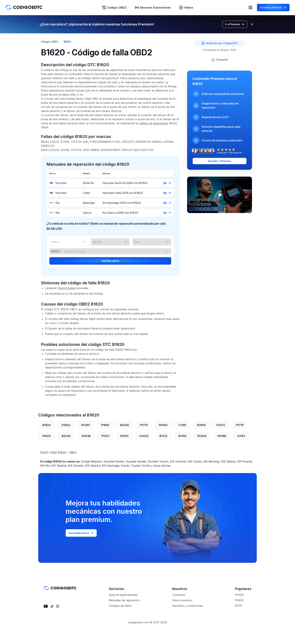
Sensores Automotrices (155, 7)
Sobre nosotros (182, 600)
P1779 (240, 425)
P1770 (144, 425)
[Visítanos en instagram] (57, 606)
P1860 (105, 425)
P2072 (220, 425)
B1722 (163, 436)
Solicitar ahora (110, 260)
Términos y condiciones (187, 605)
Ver (165, 182)
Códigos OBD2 (117, 7)
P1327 (105, 436)
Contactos (178, 594)
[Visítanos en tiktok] (52, 606)
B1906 (201, 425)
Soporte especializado (123, 594)
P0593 (163, 425)
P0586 (221, 436)
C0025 (144, 436)
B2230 (66, 436)
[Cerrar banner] (252, 24)
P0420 (239, 600)
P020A (202, 436)
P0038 (86, 436)
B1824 (46, 425)
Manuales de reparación (124, 600)
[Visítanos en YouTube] (46, 606)
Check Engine (66, 288)
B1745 (182, 436)
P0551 (124, 436)
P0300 (239, 594)
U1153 (241, 436)
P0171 (238, 605)
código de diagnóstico (153, 123)
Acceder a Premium (219, 161)
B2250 (124, 425)
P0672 (46, 436)
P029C (85, 425)
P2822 (66, 425)
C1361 (182, 425)
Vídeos (188, 7)
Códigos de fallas (120, 605)
